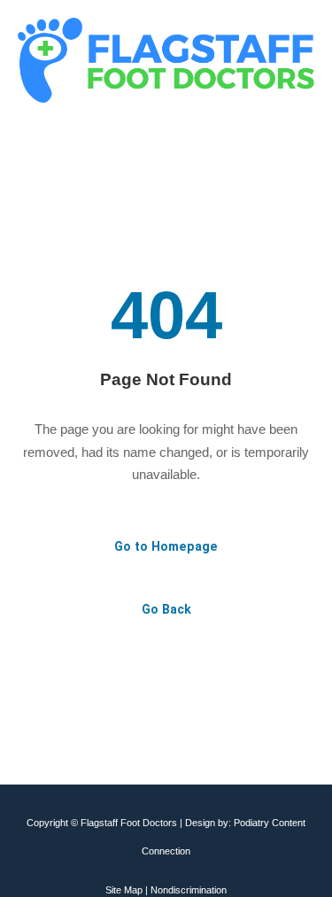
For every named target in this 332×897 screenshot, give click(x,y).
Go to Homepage (166, 546)
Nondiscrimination (189, 890)
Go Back (166, 609)
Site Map (124, 890)
